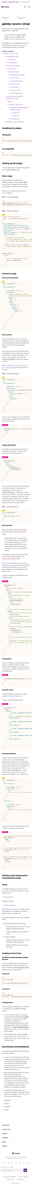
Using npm (15, 116)
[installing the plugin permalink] (1, 128)
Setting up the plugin (13, 65)
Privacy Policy (21, 1179)
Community (5, 1137)
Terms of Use (10, 1179)
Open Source (5, 1125)
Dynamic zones (15, 90)
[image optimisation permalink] (1, 445)
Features (4, 1133)
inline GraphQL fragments (14, 696)
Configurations (15, 119)
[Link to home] (5, 7)
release (23, 39)
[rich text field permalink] (1, 525)
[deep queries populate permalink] (1, 278)
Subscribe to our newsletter (7, 1167)
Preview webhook (10, 905)
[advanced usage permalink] (1, 274)
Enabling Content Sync (15, 104)
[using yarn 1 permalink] (1, 974)
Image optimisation (16, 81)
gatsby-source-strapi (11, 53)
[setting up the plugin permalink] (1, 163)
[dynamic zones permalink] (1, 690)
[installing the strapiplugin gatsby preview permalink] (1, 957)
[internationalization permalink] (1, 754)
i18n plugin (11, 760)
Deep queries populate (17, 75)
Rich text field (14, 84)
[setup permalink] (1, 884)
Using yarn (11, 59)
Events (4, 1142)
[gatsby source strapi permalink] (1, 24)
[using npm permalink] (1, 989)
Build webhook (9, 897)
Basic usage (12, 68)
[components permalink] (1, 659)
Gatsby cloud (23, 889)
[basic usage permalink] (1, 176)
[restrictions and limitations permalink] (1, 1046)
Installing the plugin (12, 56)
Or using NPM (12, 62)
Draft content (14, 78)
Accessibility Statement (9, 1177)
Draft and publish (21, 339)
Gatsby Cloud (6, 1129)
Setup (10, 101)
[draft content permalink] (1, 335)
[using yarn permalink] (1, 135)
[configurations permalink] (1, 1003)
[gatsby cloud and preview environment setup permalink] (1, 875)
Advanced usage (13, 72)
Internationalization (16, 93)
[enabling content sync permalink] (1, 953)
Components (14, 87)
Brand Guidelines (23, 1177)
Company (4, 1146)
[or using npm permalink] (1, 149)
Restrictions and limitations (15, 122)
